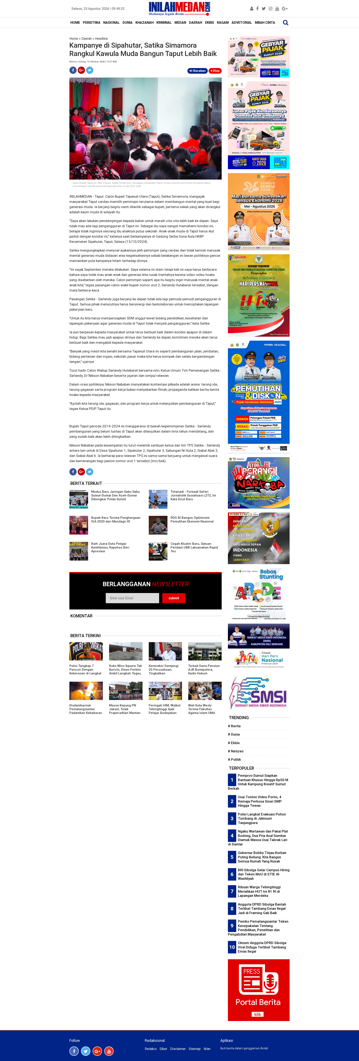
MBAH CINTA (265, 23)
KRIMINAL (164, 23)
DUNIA (128, 23)
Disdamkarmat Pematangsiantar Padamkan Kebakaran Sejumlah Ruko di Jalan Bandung (85, 713)
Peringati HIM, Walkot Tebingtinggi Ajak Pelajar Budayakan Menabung (165, 711)
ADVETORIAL (242, 23)
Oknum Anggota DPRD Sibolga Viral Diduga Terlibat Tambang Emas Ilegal (262, 947)
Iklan (207, 1049)
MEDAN (180, 23)
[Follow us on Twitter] (85, 1051)
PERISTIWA (91, 23)
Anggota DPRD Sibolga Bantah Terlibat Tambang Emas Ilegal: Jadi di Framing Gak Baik (262, 908)
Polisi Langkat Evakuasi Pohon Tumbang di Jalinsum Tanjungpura (262, 818)
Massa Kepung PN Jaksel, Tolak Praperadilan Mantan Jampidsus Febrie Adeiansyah (124, 713)
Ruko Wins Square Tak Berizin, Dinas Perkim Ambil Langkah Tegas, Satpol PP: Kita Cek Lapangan (125, 673)
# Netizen (235, 751)
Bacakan (199, 71)
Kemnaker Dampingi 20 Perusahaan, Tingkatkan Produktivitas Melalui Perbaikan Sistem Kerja (164, 675)
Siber (163, 1049)
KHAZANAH (144, 23)
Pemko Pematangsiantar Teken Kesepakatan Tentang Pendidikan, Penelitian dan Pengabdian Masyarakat (258, 927)
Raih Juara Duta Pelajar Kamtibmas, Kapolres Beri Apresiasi (110, 547)
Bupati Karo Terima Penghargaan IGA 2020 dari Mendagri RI (115, 519)
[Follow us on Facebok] (74, 1051)
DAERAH (195, 23)
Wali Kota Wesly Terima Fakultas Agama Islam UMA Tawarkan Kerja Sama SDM (204, 713)
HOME (75, 23)
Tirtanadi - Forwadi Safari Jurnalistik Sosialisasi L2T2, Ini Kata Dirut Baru (193, 495)
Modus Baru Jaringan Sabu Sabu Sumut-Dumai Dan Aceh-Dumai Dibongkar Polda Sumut (115, 495)
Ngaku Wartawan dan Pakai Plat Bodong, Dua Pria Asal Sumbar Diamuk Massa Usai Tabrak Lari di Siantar (258, 837)
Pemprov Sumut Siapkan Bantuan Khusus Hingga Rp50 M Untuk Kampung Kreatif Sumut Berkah (258, 781)
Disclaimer (178, 1049)
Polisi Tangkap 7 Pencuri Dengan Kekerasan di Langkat (85, 669)
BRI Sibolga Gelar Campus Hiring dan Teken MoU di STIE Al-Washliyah (264, 874)
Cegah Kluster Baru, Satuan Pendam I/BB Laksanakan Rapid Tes (194, 547)
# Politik (234, 759)
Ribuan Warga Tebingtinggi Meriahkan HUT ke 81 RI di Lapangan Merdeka (259, 891)
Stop (216, 71)
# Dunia (234, 734)
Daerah (86, 39)
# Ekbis (234, 743)
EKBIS (209, 23)
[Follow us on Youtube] (109, 1051)
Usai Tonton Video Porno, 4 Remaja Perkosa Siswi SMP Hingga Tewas (260, 801)
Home (73, 39)
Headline (101, 39)
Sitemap (195, 1049)
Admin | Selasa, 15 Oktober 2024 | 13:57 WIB (93, 61)
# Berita (234, 726)
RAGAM (223, 23)
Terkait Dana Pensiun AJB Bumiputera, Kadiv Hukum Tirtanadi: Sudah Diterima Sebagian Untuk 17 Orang (204, 675)
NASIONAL (111, 23)
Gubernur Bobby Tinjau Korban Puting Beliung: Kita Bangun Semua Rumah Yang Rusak (262, 857)
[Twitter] (89, 70)
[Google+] (81, 70)
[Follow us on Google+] (97, 1051)
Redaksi (151, 1049)
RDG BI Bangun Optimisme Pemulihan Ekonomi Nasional (192, 519)
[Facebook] (73, 70)
